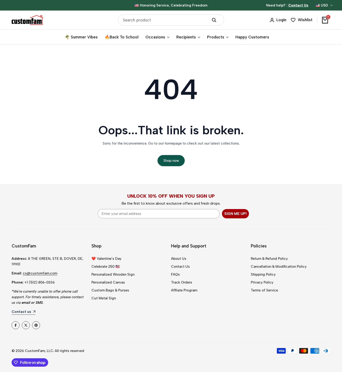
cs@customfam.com (40, 273)
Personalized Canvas (108, 282)
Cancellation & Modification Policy (279, 266)
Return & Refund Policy (269, 259)
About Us (178, 259)
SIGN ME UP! (235, 213)
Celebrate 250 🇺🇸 (105, 266)
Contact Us (180, 266)
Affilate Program (184, 290)
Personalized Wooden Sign (112, 274)
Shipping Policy (263, 274)
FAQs (175, 274)
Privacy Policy (262, 282)
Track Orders (181, 282)
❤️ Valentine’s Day (106, 259)
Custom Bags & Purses (110, 290)
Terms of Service (264, 290)
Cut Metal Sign (103, 298)
